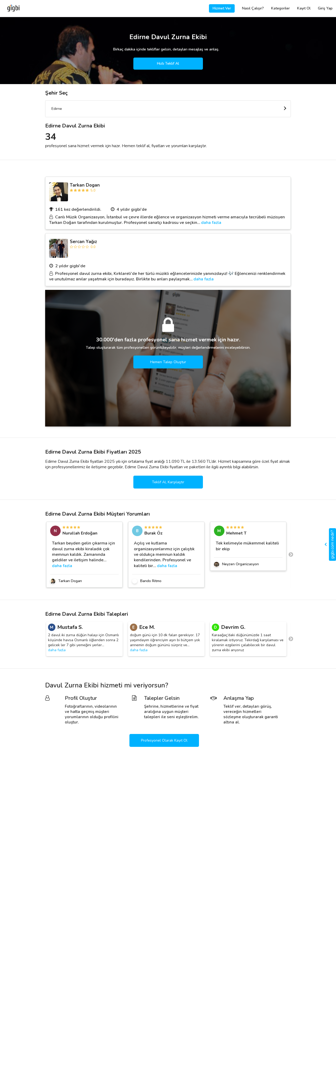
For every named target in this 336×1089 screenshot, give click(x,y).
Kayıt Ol (304, 8)
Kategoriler (280, 8)
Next (290, 554)
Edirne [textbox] (56, 108)
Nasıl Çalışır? (253, 8)
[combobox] (168, 108)
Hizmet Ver (222, 8)
